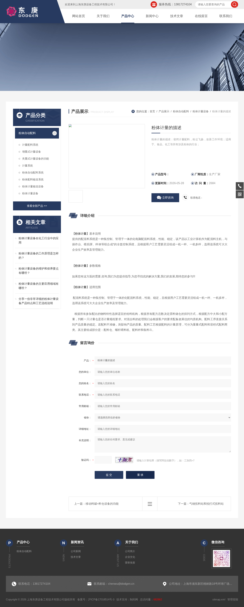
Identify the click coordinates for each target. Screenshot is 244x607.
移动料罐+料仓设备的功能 (102, 503)
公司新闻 (76, 551)
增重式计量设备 (31, 151)
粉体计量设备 (30, 193)
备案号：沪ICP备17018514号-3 (95, 599)
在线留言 (201, 16)
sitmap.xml (218, 599)
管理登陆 (232, 599)
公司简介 (130, 551)
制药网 (134, 599)
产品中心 (127, 16)
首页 (152, 111)
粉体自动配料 (27, 133)
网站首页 (78, 16)
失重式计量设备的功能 (35, 158)
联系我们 (225, 16)
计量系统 (27, 165)
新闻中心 (152, 16)
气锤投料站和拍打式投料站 (206, 503)
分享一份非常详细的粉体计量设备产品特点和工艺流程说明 (39, 301)
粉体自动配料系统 (33, 172)
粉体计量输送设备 (33, 186)
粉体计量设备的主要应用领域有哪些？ (39, 286)
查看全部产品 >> (37, 205)
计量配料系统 (30, 144)
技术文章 (176, 16)
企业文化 (130, 556)
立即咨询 (168, 197)
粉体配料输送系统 (33, 179)
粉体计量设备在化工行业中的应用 (39, 240)
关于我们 (103, 16)
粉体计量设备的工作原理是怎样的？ (39, 255)
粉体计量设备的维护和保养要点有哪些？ (39, 270)
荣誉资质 (130, 562)
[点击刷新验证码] (124, 460)
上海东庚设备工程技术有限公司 (94, 4)
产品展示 (164, 111)
